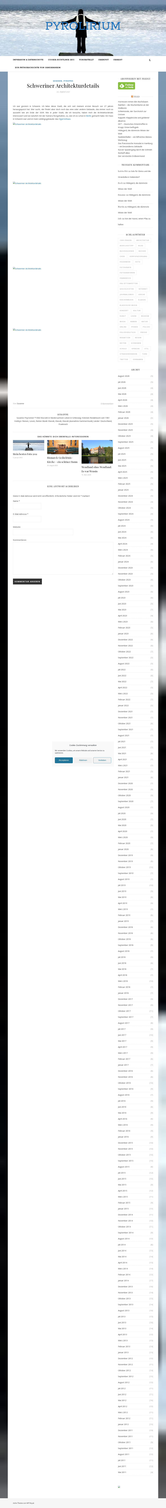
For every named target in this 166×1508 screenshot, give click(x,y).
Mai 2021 (122, 753)
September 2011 (125, 1448)
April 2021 (122, 759)
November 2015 (125, 1148)
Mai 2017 (122, 1041)
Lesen (133, 316)
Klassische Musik (128, 305)
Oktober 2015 (124, 1154)
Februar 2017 (124, 1059)
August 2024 (123, 519)
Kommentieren (19, 540)
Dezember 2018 (125, 927)
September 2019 (125, 873)
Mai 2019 (122, 897)
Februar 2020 (124, 843)
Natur (145, 321)
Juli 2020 (122, 813)
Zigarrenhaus (65, 119)
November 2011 (125, 1436)
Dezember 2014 (125, 1214)
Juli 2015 (122, 1172)
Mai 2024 (122, 537)
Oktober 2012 (124, 1370)
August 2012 (123, 1382)
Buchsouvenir (127, 251)
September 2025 (125, 442)
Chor (122, 256)
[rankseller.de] (135, 1487)
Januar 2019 (123, 921)
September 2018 (125, 945)
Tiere (144, 354)
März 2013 (123, 1340)
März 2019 (123, 909)
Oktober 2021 (124, 723)
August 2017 (123, 1023)
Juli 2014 (122, 1244)
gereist (117, 60)
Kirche (142, 294)
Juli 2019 (122, 885)
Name (16, 501)
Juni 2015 (122, 1178)
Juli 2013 (122, 1316)
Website (16, 527)
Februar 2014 (124, 1274)
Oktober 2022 (124, 651)
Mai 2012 (122, 1400)
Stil (147, 349)
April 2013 (122, 1334)
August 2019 (123, 879)
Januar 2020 (123, 849)
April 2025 (122, 472)
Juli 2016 (122, 1100)
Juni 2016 (122, 1106)
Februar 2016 (124, 1130)
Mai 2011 (122, 1472)
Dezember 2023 (125, 567)
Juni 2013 (122, 1322)
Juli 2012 (122, 1388)
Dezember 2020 (125, 783)
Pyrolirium (83, 26)
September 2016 (125, 1089)
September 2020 (125, 801)
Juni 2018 (122, 963)
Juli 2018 (122, 957)
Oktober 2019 (124, 867)
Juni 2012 (122, 1394)
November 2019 (125, 861)
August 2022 (123, 663)
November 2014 (125, 1220)
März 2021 (123, 765)
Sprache (136, 349)
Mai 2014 (122, 1256)
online (123, 327)
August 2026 (123, 376)
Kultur (137, 310)
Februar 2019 (124, 915)
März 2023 (123, 621)
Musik (123, 321)
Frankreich (125, 278)
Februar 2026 (124, 412)
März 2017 (123, 1053)
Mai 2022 (122, 681)
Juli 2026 (122, 382)
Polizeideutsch (128, 332)
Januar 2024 (123, 561)
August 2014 (123, 1238)
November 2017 (125, 1005)
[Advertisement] (63, 100)
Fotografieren (127, 273)
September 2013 (125, 1304)
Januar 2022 (123, 705)
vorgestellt (86, 60)
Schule (123, 349)
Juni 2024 (122, 531)
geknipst (103, 60)
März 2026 (123, 406)
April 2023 (122, 615)
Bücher (142, 251)
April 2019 (122, 903)
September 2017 (125, 1017)
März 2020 (123, 837)
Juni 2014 (122, 1250)
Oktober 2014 (124, 1226)
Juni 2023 (122, 603)
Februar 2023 (124, 627)
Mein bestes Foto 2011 (25, 454)
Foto (137, 262)
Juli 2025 (122, 454)
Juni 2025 (122, 460)
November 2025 (125, 430)
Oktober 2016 (124, 1083)
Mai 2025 (122, 466)
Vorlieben (102, 760)
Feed (137, 96)
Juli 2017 (122, 1029)
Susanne (20, 403)
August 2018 (123, 951)
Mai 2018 (122, 969)
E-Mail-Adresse (20, 514)
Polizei (146, 327)
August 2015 (123, 1166)
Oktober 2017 (124, 1011)
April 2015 (122, 1190)
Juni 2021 (122, 747)
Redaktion (125, 338)
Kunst (123, 316)
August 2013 (123, 1310)
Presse (143, 332)
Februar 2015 (124, 1202)
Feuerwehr (125, 262)
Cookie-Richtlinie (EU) (61, 60)
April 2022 (122, 687)
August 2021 (123, 735)
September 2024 (125, 513)
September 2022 (125, 657)
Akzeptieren (64, 760)
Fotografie (125, 267)
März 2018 (123, 981)
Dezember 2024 (125, 495)
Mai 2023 (122, 609)
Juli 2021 (122, 741)
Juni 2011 (122, 1466)
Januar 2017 (123, 1065)
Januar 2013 (123, 1352)
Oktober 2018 (124, 939)
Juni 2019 (122, 891)
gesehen (57, 81)
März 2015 (123, 1196)
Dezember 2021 (125, 711)
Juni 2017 (122, 1035)
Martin (121, 206)
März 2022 (123, 693)
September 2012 (125, 1376)
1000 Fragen (126, 240)
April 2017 (122, 1047)
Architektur (142, 240)
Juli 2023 (122, 597)
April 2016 (122, 1118)
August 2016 (123, 1094)
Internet (143, 289)
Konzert (124, 310)
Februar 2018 (124, 987)
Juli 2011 (122, 1460)
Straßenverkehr (128, 354)
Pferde (134, 327)
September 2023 (125, 585)
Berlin (88, 115)
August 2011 (123, 1454)
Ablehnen (83, 760)
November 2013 (125, 1292)
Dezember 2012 (125, 1358)
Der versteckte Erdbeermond (131, 156)
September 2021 (125, 729)
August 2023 (123, 591)
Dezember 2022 (125, 639)
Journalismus (127, 294)
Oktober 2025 (124, 436)
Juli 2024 (122, 525)
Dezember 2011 (125, 1430)
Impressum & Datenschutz (28, 60)
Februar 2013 (124, 1346)
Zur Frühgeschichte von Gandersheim (38, 68)
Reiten (123, 343)
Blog (140, 246)
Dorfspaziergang (138, 256)
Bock (120, 183)
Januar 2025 (123, 489)
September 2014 (125, 1232)
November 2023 (125, 573)
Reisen (138, 338)
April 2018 (122, 975)
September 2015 (125, 1160)
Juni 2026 (122, 388)
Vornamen (138, 359)
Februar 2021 (124, 771)
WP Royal (30, 1503)
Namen (133, 321)
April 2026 (122, 400)
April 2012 (122, 1406)
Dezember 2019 (125, 855)
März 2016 (123, 1124)
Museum (145, 316)
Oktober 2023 (124, 579)
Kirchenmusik (126, 300)
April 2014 (122, 1262)
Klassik (142, 300)
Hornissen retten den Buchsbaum (133, 101)
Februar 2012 (124, 1418)
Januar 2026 (123, 418)
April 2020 (122, 831)
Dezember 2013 (125, 1286)
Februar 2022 (124, 699)
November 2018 (125, 933)
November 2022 (125, 645)
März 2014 (123, 1268)
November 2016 (125, 1077)
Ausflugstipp (127, 246)
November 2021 (125, 717)
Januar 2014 (123, 1280)
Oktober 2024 (124, 507)
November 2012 (125, 1364)
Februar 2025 (124, 483)
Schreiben (136, 343)
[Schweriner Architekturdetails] (63, 151)
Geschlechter (127, 289)
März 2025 (123, 477)
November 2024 (125, 501)
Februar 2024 (124, 555)
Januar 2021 (123, 777)
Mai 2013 (122, 1328)
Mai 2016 (122, 1112)
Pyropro (68, 81)
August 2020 (123, 807)
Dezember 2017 (125, 999)
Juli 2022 (122, 669)
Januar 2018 (123, 993)
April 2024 (122, 543)
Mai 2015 (122, 1184)
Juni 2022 (122, 675)
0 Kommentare (107, 403)
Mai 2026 (122, 394)
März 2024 (123, 549)
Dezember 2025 (125, 424)
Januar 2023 (123, 633)
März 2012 (123, 1412)
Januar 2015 (123, 1208)
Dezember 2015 (125, 1142)
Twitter (124, 359)
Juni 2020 (122, 819)
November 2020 (125, 789)
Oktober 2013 (124, 1298)
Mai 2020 (122, 825)
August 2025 (123, 448)
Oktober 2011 (124, 1442)
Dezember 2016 (125, 1071)
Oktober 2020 (124, 795)
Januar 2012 (123, 1424)
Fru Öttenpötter (129, 283)
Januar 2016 (123, 1136)
